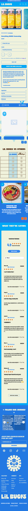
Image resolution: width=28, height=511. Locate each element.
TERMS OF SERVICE (23, 503)
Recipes (13, 478)
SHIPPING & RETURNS (5, 503)
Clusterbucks (5, 484)
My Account (22, 480)
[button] (23, 4)
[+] (9, 54)
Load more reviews (14, 395)
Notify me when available (14, 66)
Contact (21, 478)
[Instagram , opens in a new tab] (10, 451)
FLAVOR (2, 47)
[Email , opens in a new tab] (24, 451)
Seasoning (4, 491)
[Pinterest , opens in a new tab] (4, 451)
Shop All (3, 478)
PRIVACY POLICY (14, 503)
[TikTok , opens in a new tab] (17, 451)
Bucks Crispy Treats (5, 481)
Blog (12, 480)
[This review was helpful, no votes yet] (20, 287)
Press (13, 482)
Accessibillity (23, 482)
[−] (3, 54)
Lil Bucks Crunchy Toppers (3, 487)
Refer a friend (13, 485)
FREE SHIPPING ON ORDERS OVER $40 (14, 0)
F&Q (12, 488)
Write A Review (14, 251)
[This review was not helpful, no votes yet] (22, 287)
